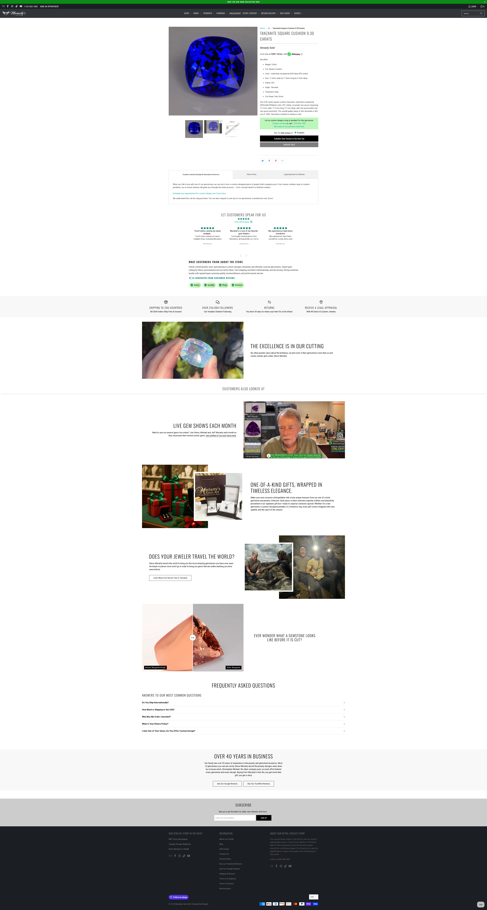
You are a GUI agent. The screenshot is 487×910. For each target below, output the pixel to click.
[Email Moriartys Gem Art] (3, 6)
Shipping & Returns (227, 874)
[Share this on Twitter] (262, 161)
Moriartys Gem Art (183, 904)
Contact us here (279, 123)
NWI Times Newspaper (178, 839)
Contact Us (224, 854)
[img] (243, 218)
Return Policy (251, 174)
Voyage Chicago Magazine (180, 844)
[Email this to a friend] (282, 161)
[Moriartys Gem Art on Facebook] (7, 6)
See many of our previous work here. (289, 126)
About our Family (226, 839)
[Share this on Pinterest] (276, 161)
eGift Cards (224, 849)
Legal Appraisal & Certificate (294, 174)
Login (473, 6)
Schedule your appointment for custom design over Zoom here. (199, 193)
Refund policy (225, 888)
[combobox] (473, 13)
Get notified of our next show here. (221, 435)
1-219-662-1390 (31, 6)
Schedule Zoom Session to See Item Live (289, 138)
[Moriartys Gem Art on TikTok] (16, 6)
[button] (188, 13)
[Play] (213, 71)
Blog (221, 844)
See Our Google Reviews (227, 784)
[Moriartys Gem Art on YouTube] (21, 6)
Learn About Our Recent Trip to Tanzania (170, 578)
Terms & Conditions (227, 879)
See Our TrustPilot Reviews (258, 784)
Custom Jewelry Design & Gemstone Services (201, 174)
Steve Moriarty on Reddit (179, 849)
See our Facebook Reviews (230, 864)
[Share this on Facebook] (269, 161)
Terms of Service (226, 883)
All (269, 28)
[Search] (481, 13)
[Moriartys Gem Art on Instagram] (12, 6)
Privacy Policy (225, 859)
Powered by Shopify (200, 904)
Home (262, 28)
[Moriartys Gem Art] (14, 13)
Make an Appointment (49, 6)
